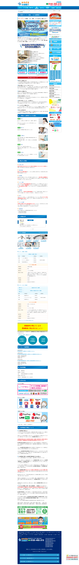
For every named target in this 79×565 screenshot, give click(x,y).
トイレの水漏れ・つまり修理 (23, 534)
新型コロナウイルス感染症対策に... (55, 97)
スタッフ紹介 (58, 532)
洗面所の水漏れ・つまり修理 (52, 534)
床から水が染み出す (33, 60)
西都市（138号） (38, 502)
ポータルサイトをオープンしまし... (55, 86)
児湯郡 (52, 78)
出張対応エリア (47, 7)
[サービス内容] (24, 7)
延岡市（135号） (32, 503)
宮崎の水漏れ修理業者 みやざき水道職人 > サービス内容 (26, 10)
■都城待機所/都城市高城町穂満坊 (50, 540)
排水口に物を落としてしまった (35, 56)
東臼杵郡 (58, 78)
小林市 (52, 73)
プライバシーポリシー (31, 533)
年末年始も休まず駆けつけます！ (55, 94)
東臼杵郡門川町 (44, 503)
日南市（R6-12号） (27, 502)
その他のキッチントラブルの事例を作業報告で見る (25, 320)
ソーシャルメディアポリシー (39, 533)
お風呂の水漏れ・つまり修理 (43, 534)
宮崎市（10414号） (20, 502)
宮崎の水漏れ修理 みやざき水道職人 (24, 532)
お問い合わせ (58, 7)
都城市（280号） (20, 503)
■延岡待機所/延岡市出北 (49, 544)
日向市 (58, 73)
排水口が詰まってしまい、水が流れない (37, 57)
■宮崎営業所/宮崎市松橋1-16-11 (50, 538)
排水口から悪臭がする (34, 54)
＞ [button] (46, 222)
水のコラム (42, 7)
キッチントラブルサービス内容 (43, 232)
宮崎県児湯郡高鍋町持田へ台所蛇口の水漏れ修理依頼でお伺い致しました (29, 360)
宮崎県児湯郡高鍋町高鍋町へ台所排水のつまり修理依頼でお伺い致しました (30, 354)
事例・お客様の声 (36, 7)
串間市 (52, 74)
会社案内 (53, 7)
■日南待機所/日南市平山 (49, 539)
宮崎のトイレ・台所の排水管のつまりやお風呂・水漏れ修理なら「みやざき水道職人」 (39, 549)
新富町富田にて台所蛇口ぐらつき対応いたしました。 (26, 351)
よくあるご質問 (48, 532)
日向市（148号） (32, 502)
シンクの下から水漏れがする (35, 59)
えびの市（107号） (26, 503)
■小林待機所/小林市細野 (49, 546)
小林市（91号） (44, 502)
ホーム (20, 7)
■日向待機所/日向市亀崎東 (49, 543)
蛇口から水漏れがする (34, 51)
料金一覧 (31, 7)
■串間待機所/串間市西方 (49, 545)
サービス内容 (25, 7)
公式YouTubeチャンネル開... (54, 89)
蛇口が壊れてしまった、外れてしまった (37, 53)
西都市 (58, 74)
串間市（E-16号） (38, 503)
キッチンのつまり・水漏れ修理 (32, 534)
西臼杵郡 (52, 79)
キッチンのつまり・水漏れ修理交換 (46, 10)
